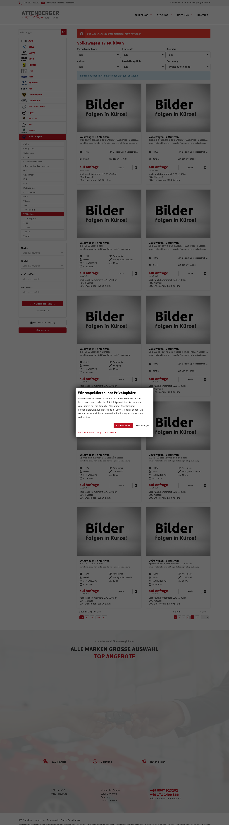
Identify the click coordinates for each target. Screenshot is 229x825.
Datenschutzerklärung (89, 432)
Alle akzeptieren (123, 425)
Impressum (110, 432)
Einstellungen (142, 425)
